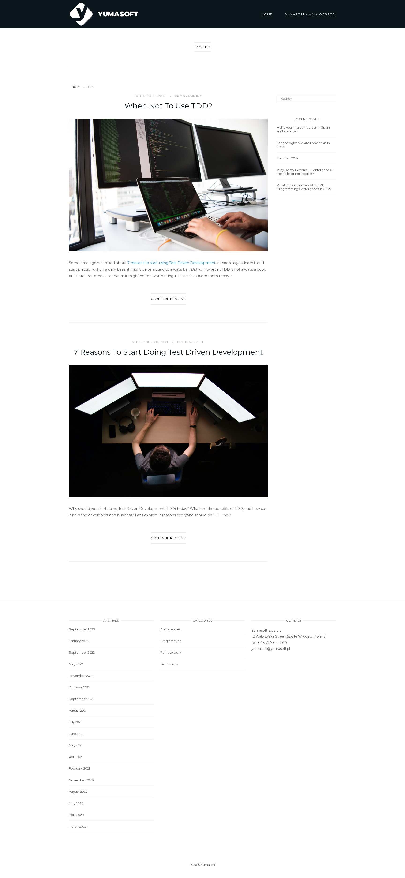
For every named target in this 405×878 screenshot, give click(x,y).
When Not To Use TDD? (168, 105)
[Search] (331, 96)
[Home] (104, 13)
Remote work (170, 652)
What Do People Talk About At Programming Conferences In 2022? (304, 187)
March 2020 (78, 826)
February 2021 (79, 768)
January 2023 (79, 641)
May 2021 (75, 745)
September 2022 (82, 652)
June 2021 (76, 734)
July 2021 (75, 722)
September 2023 (82, 629)
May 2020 (76, 803)
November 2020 (81, 780)
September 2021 (81, 699)
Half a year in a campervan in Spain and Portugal (303, 129)
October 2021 (79, 687)
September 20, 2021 (150, 342)
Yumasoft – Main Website (310, 14)
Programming (188, 96)
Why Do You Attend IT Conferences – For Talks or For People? (305, 171)
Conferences (170, 629)
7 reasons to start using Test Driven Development (171, 262)
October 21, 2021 (150, 96)
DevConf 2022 (287, 158)
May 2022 (76, 664)
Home (267, 14)
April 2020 (76, 815)
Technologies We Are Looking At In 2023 (303, 145)
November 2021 (81, 675)
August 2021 (77, 710)
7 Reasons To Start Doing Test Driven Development (168, 352)
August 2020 (78, 791)
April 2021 (76, 757)
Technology (169, 664)
